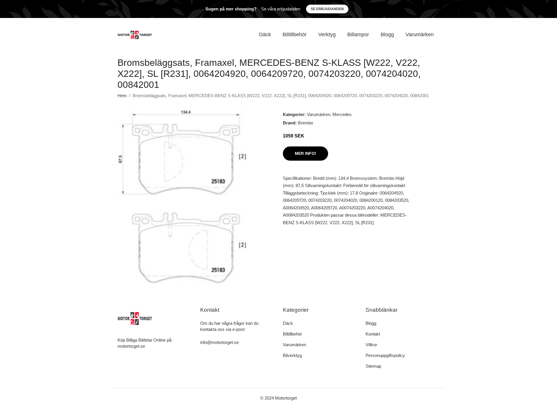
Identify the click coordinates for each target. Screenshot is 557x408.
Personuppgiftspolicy (385, 355)
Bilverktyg (292, 355)
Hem (122, 95)
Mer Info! (305, 153)
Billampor (358, 34)
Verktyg (327, 34)
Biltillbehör (295, 34)
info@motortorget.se (219, 342)
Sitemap (373, 366)
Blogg (387, 34)
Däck (265, 34)
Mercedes (342, 114)
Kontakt (373, 333)
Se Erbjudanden (327, 9)
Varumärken (420, 34)
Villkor (371, 344)
